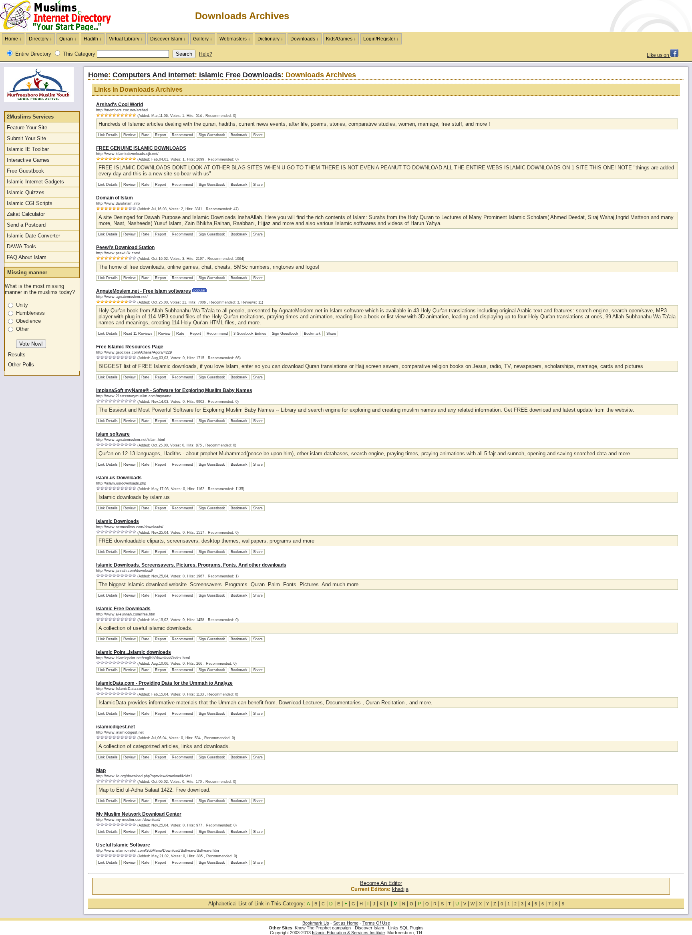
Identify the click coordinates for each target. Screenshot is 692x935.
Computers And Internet (154, 75)
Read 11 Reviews (138, 334)
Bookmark (239, 135)
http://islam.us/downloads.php (121, 483)
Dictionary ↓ (270, 39)
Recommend (182, 135)
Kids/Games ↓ (341, 39)
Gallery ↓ (202, 39)
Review (129, 135)
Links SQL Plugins (406, 927)
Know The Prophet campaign (323, 927)
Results (17, 355)
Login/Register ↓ (381, 39)
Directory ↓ (40, 39)
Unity (22, 305)
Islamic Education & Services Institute (348, 932)
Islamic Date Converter (33, 236)
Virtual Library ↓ (126, 39)
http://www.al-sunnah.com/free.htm (125, 614)
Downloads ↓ (304, 39)
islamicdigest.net (115, 727)
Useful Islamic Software (123, 845)
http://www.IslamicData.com (120, 689)
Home (98, 75)
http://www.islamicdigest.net (120, 732)
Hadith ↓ (93, 39)
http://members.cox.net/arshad (122, 110)
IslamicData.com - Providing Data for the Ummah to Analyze (164, 683)
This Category (79, 54)
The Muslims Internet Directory (60, 16)
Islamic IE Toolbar (28, 149)
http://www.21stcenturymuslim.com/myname (133, 396)
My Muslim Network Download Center (138, 814)
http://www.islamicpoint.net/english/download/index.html (143, 658)
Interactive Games (28, 160)
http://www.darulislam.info (118, 203)
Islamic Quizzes (25, 192)
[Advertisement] (598, 16)
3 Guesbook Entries (249, 334)
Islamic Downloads (117, 521)
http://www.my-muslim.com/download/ (128, 820)
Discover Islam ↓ (168, 39)
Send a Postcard (26, 225)
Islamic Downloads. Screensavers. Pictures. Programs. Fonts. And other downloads (191, 565)
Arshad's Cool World (119, 104)
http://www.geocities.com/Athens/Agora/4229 (134, 352)
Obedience (28, 321)
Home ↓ (13, 39)
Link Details (108, 135)
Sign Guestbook (212, 135)
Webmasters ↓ (234, 39)
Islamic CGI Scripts (29, 203)
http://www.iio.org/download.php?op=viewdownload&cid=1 (144, 776)
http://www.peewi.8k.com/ (118, 253)
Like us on (658, 55)
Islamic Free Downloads (240, 75)
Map (101, 770)
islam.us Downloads (119, 478)
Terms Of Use (376, 923)
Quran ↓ (67, 39)
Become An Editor (381, 883)
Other (22, 329)
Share (258, 135)
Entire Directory (33, 54)
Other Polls (21, 365)
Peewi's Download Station (125, 247)
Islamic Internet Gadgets (35, 182)
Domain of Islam (114, 198)
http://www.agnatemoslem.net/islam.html (130, 440)
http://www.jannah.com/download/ (124, 571)
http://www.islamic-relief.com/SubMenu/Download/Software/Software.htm (157, 851)
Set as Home (345, 923)
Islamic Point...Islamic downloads (133, 652)
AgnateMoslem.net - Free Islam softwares (143, 291)
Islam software (113, 434)
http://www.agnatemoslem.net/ (122, 297)
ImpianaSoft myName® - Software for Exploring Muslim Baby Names (174, 390)
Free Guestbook (25, 171)
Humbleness (30, 313)
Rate (145, 135)
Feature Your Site (27, 128)
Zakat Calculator (26, 214)
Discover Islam (369, 927)
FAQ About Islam (26, 257)
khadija (400, 889)
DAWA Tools (21, 246)
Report (160, 135)
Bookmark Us (315, 923)
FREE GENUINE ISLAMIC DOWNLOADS (141, 148)
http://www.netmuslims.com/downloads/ (129, 527)
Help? (205, 54)
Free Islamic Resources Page (129, 347)
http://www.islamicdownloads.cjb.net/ (127, 154)
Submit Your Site (26, 138)
